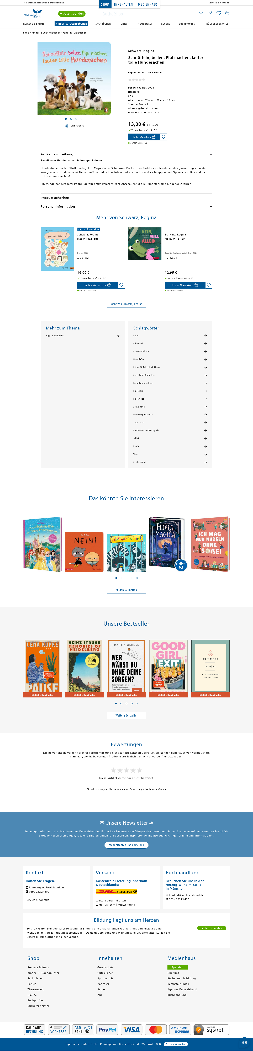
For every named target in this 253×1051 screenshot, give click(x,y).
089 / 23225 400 (39, 891)
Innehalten (123, 4)
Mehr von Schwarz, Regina (126, 304)
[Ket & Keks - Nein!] (84, 541)
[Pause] (42, 666)
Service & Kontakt (219, 2)
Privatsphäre (108, 1044)
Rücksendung (126, 904)
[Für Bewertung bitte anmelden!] (136, 80)
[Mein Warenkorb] (227, 13)
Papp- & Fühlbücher (55, 335)
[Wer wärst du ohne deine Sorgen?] (126, 666)
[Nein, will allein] (144, 243)
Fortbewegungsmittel (143, 414)
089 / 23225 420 (179, 899)
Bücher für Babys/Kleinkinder (146, 367)
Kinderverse (138, 399)
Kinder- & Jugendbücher (71, 24)
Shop (105, 4)
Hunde (136, 446)
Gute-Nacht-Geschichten (144, 375)
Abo (100, 995)
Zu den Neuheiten (126, 590)
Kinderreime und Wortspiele (146, 430)
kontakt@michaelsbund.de (46, 887)
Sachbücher (103, 24)
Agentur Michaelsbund (182, 989)
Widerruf (147, 1044)
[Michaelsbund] (33, 14)
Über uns (173, 973)
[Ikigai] (210, 666)
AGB (158, 1044)
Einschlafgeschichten (143, 383)
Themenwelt (144, 24)
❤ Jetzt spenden (72, 13)
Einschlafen (138, 359)
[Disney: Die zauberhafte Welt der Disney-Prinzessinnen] (42, 541)
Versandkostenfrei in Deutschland (45, 2)
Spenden (177, 967)
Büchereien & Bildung (181, 978)
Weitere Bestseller (126, 715)
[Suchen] (202, 13)
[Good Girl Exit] (168, 666)
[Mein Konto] (210, 13)
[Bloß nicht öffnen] (126, 541)
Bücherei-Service (217, 24)
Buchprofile (187, 24)
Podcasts (103, 984)
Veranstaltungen (178, 984)
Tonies (123, 24)
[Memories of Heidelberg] (84, 666)
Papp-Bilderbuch (141, 351)
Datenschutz (89, 1044)
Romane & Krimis (33, 24)
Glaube (165, 24)
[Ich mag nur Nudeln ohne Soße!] (210, 541)
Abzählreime (139, 406)
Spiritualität (105, 978)
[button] (116, 578)
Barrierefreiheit (129, 1044)
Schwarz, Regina (141, 51)
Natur (136, 335)
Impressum (72, 1044)
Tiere (135, 454)
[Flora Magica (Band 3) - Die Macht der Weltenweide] (168, 541)
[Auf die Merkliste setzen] (163, 137)
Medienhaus (148, 4)
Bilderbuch (138, 343)
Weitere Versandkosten (111, 900)
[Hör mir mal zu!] (57, 249)
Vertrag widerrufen (176, 1044)
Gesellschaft (105, 967)
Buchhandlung (177, 995)
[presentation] (41, 240)
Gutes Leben (105, 973)
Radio (101, 989)
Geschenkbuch (139, 462)
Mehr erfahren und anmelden (126, 845)
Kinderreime (139, 391)
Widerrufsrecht (105, 904)
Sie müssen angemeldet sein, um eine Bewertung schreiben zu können (126, 789)
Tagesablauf (138, 422)
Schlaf (136, 438)
